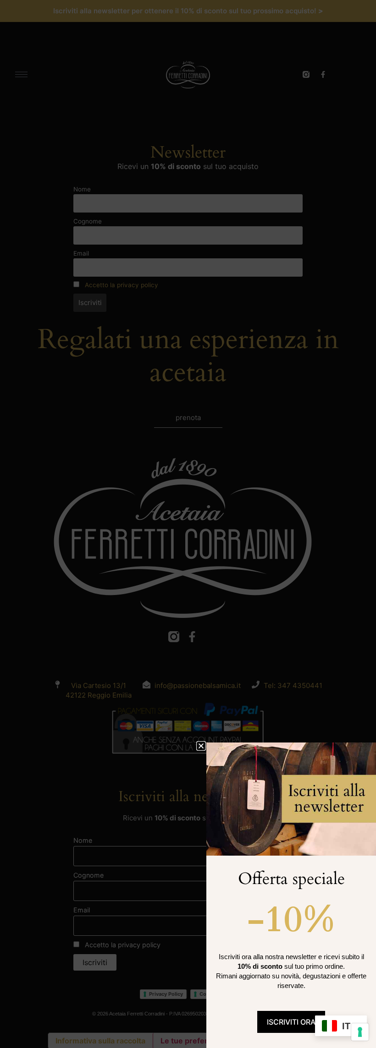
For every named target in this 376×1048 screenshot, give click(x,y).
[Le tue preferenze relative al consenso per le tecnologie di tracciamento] (360, 1032)
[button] (201, 745)
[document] (188, 524)
